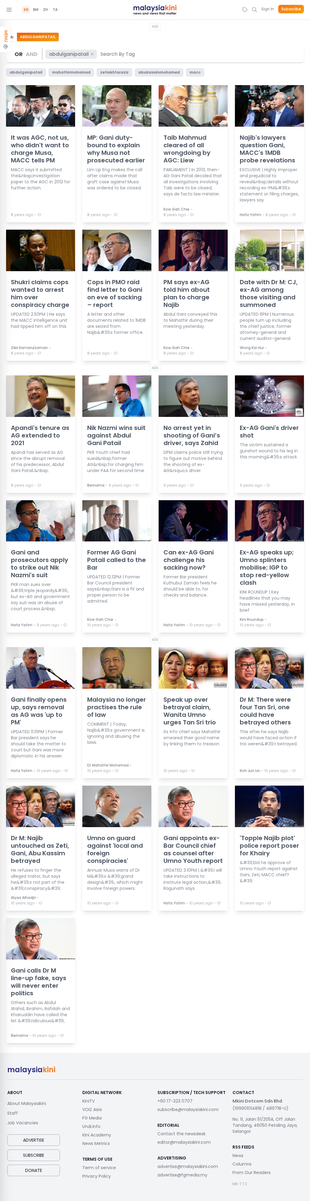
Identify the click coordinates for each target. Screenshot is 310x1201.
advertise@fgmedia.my (182, 1175)
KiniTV (88, 1101)
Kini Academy (96, 1135)
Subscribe (291, 9)
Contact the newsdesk (181, 1134)
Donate (33, 1170)
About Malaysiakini (26, 1103)
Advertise (33, 1140)
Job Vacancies (22, 1123)
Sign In (267, 9)
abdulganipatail (69, 54)
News (237, 1156)
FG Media (92, 1118)
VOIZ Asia (92, 1109)
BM (35, 9)
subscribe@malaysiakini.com (188, 1109)
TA (55, 9)
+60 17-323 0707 (175, 1101)
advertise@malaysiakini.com (187, 1166)
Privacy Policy (96, 1176)
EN (26, 9)
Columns (242, 1164)
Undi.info (91, 1126)
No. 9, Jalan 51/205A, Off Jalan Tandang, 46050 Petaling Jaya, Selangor (265, 1125)
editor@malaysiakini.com (184, 1142)
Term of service (99, 1168)
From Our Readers (251, 1172)
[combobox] (118, 54)
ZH (45, 9)
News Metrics (96, 1143)
